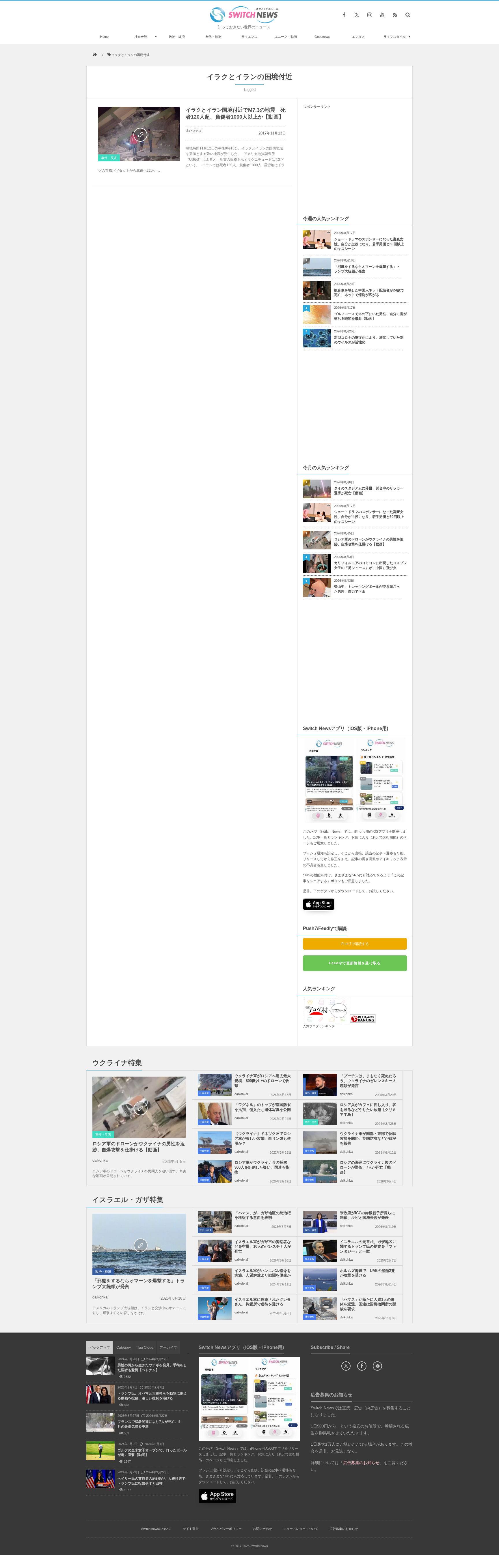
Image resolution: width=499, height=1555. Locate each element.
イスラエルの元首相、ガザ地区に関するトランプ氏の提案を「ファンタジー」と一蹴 (368, 1247)
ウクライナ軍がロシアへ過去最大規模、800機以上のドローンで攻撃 (262, 1081)
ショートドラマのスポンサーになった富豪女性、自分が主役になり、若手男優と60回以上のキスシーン (369, 244)
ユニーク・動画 (286, 36)
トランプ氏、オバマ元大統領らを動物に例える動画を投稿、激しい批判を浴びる (152, 1395)
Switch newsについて (156, 1528)
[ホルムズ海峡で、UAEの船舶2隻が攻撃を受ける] (320, 1279)
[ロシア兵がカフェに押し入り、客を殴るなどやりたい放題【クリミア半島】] (320, 1114)
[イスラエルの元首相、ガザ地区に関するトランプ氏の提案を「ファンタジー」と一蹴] (320, 1251)
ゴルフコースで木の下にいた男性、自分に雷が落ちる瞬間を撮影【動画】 (370, 316)
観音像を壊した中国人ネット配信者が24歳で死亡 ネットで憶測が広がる (369, 292)
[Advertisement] (355, 161)
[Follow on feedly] (377, 1366)
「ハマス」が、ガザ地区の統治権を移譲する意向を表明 (262, 1215)
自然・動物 (213, 36)
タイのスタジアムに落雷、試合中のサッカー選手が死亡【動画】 (368, 490)
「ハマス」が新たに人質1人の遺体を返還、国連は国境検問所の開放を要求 (368, 1304)
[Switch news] (244, 21)
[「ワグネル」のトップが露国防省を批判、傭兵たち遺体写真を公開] (215, 1114)
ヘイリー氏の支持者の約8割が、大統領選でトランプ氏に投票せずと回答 (151, 1481)
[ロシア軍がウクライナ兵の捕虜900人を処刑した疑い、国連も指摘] (215, 1171)
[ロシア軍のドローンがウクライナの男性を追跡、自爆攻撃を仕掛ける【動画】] (139, 1108)
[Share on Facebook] (344, 15)
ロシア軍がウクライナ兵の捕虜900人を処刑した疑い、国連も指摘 (261, 1167)
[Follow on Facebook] (361, 1366)
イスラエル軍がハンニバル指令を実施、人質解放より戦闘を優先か (262, 1273)
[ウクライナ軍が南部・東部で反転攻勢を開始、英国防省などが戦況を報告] (320, 1142)
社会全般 (140, 36)
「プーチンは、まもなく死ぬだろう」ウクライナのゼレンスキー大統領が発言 (368, 1081)
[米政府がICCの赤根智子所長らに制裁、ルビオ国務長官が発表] (320, 1222)
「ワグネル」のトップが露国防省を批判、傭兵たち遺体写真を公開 (262, 1107)
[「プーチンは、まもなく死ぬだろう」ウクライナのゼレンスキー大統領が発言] (320, 1085)
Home (104, 36)
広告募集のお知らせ (343, 1528)
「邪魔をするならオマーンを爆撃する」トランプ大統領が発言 (367, 269)
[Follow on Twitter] (357, 15)
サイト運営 (191, 1528)
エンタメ (358, 36)
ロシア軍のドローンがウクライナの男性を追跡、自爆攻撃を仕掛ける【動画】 (368, 541)
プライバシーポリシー (226, 1528)
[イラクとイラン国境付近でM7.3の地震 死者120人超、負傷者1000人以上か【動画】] (139, 134)
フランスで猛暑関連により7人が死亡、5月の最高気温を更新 (149, 1424)
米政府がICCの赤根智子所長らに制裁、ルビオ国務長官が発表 (367, 1215)
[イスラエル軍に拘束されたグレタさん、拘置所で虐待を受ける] (215, 1308)
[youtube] (382, 15)
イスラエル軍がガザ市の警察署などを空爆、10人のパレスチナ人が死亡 (262, 1247)
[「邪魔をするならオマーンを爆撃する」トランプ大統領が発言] (139, 1245)
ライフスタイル (394, 36)
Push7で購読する (355, 944)
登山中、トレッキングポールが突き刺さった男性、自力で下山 (367, 589)
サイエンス (249, 36)
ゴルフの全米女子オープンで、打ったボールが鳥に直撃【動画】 (152, 1452)
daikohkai (194, 130)
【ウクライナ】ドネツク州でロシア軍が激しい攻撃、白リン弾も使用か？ (262, 1138)
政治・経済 (177, 36)
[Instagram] (370, 15)
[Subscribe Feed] (395, 15)
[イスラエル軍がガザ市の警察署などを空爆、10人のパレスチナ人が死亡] (215, 1251)
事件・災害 (109, 158)
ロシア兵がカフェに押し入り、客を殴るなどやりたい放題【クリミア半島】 (368, 1110)
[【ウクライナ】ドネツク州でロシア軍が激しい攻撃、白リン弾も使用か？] (215, 1142)
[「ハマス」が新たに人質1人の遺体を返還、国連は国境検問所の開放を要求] (320, 1308)
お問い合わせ (262, 1528)
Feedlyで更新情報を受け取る (355, 963)
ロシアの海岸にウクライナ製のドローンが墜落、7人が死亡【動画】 (368, 1167)
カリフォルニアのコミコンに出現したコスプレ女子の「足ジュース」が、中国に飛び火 (370, 565)
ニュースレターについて (300, 1528)
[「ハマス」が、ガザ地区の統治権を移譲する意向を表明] (215, 1222)
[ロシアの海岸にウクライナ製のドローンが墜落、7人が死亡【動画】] (320, 1171)
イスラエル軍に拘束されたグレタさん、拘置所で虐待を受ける (262, 1302)
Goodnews (322, 36)
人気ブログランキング (319, 1026)
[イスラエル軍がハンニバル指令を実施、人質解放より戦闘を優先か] (215, 1279)
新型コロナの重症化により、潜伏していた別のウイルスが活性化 (368, 340)
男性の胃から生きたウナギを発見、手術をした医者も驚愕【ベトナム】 (152, 1367)
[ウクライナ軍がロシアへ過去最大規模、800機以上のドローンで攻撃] (215, 1085)
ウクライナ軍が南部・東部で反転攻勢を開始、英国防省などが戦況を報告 (368, 1138)
